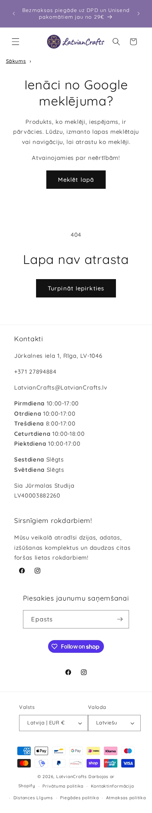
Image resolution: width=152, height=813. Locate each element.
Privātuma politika (62, 786)
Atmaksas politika (126, 797)
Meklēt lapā (76, 179)
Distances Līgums (33, 797)
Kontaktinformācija (112, 786)
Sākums (16, 61)
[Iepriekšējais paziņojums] (14, 14)
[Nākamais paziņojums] (138, 14)
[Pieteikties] (119, 619)
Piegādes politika (79, 797)
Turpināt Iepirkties (76, 288)
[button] (15, 41)
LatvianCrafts (71, 776)
